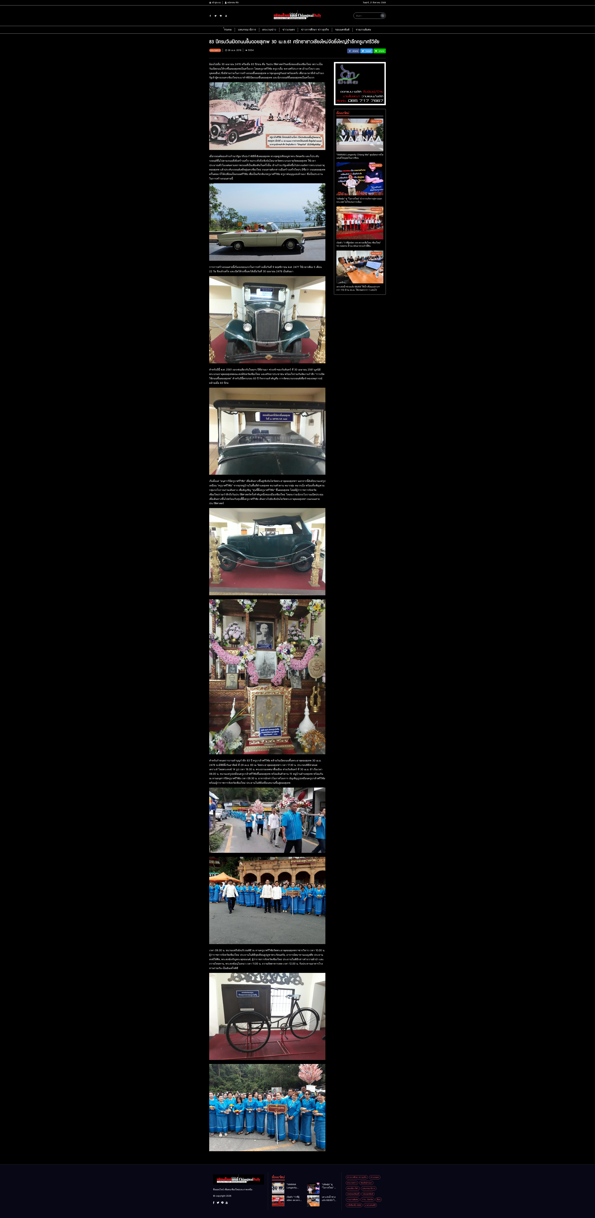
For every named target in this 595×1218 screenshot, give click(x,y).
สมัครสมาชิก (233, 2)
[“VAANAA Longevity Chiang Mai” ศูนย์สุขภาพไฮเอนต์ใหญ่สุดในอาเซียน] (359, 135)
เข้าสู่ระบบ (216, 2)
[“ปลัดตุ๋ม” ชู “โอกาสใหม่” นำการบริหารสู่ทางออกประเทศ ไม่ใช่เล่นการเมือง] (359, 179)
